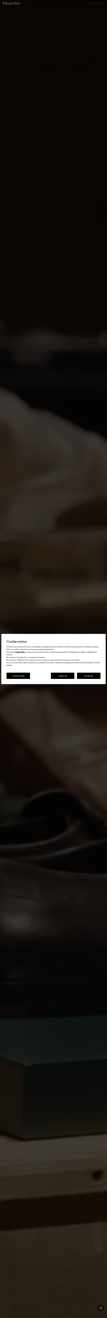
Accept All (88, 675)
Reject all (63, 675)
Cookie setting (18, 675)
